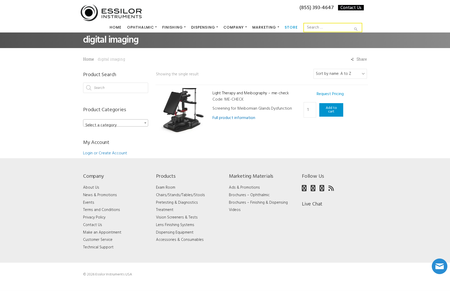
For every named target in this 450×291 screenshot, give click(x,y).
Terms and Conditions (101, 210)
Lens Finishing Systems (175, 225)
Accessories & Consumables (180, 240)
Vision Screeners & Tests (177, 217)
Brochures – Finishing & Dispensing (258, 203)
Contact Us (350, 7)
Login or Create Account (105, 153)
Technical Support (98, 247)
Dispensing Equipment (174, 232)
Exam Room (165, 187)
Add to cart (331, 110)
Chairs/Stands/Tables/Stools (180, 195)
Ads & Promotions (244, 187)
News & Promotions (100, 195)
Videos (235, 210)
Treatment (164, 210)
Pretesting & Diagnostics (177, 203)
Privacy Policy (94, 217)
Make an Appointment (102, 232)
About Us (91, 187)
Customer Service (98, 240)
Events (88, 203)
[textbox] (115, 125)
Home (88, 59)
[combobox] (115, 123)
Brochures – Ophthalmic (249, 195)
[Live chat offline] (439, 266)
